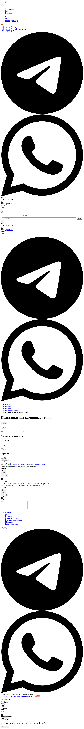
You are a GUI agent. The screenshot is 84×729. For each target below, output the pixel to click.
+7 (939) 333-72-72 (8, 31)
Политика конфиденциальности (13, 696)
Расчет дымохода (11, 21)
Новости (8, 13)
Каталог (24, 216)
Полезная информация (13, 17)
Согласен (5, 727)
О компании (9, 9)
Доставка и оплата (12, 15)
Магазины (9, 19)
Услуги (7, 11)
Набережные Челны (8, 29)
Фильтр (4, 423)
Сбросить (5, 460)
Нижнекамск (21, 29)
